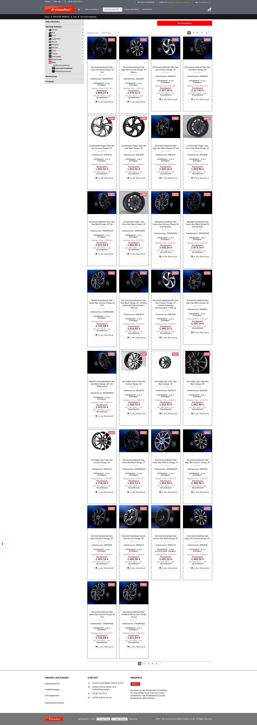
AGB (93, 719)
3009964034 (172, 469)
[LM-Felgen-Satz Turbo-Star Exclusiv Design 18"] (133, 365)
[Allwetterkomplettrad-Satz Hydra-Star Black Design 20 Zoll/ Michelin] (197, 205)
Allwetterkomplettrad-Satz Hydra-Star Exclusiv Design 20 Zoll (102, 302)
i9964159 (172, 76)
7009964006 (108, 623)
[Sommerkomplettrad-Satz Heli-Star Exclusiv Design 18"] (165, 51)
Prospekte (147, 9)
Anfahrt (47, 2)
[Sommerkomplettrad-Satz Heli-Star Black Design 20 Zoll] (101, 205)
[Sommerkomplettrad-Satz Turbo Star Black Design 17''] (133, 443)
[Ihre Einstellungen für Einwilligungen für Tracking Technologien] (2, 543)
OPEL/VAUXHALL (92, 9)
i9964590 (204, 545)
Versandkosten (102, 97)
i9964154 (140, 314)
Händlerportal (131, 9)
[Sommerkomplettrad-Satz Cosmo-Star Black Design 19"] (165, 519)
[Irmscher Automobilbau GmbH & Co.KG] (60, 9)
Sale (75, 17)
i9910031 (108, 155)
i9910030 (140, 155)
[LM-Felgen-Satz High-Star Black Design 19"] (197, 365)
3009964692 (108, 393)
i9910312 (204, 390)
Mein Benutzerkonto (146, 2)
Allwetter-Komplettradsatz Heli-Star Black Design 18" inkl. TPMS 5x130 (102, 384)
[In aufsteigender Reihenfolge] (118, 33)
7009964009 (172, 233)
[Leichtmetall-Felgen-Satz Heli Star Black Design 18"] (133, 129)
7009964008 (108, 312)
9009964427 (108, 79)
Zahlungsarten (83, 719)
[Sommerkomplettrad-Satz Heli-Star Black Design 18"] (197, 51)
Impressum (133, 719)
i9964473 (172, 545)
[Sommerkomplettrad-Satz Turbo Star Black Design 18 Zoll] (101, 51)
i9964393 (108, 545)
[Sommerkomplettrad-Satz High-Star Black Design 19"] (197, 284)
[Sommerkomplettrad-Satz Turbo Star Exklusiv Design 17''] (165, 443)
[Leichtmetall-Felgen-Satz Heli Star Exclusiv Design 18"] (101, 129)
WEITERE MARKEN (111, 9)
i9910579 (172, 390)
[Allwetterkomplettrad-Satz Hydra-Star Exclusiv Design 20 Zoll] (101, 284)
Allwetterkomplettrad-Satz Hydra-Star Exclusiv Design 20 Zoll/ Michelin (166, 224)
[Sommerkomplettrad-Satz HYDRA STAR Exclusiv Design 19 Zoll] (133, 595)
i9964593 (140, 79)
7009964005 (203, 233)
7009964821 (140, 623)
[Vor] (210, 33)
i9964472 (140, 545)
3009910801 (140, 231)
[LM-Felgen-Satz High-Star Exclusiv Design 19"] (101, 443)
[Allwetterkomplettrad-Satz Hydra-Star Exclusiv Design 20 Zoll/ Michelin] (165, 205)
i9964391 (204, 469)
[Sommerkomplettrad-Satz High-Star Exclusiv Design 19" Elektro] (133, 51)
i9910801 (204, 155)
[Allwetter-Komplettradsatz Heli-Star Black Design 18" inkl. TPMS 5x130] (101, 365)
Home (47, 17)
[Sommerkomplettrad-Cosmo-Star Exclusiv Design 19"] (133, 519)
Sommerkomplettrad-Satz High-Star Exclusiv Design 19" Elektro (133, 69)
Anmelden (163, 2)
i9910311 (108, 469)
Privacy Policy (104, 719)
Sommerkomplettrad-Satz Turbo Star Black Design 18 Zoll (102, 69)
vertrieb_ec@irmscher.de (102, 697)
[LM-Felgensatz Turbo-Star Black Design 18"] (165, 365)
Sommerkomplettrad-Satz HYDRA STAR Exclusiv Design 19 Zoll (133, 614)
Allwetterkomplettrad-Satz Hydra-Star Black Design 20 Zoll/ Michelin (197, 224)
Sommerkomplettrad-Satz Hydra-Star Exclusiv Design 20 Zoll (102, 614)
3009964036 (140, 469)
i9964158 (204, 76)
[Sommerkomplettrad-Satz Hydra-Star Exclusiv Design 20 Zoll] (101, 595)
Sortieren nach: (93, 33)
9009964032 (108, 231)
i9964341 (172, 155)
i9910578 (140, 390)
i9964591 (204, 309)
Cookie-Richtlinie (120, 719)
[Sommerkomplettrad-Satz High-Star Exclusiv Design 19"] (197, 443)
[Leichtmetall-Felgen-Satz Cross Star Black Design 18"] (197, 129)
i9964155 (172, 314)
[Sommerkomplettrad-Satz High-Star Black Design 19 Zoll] (165, 129)
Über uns (57, 2)
